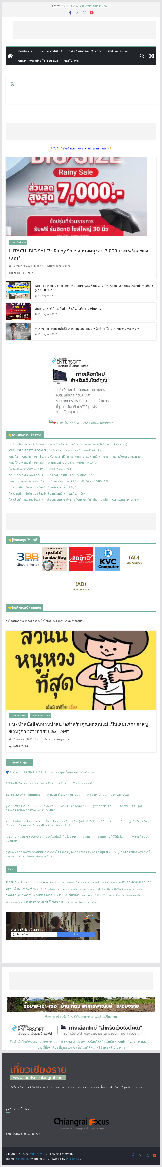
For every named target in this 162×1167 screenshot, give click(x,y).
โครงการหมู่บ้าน (88, 902)
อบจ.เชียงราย (117, 895)
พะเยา (93, 889)
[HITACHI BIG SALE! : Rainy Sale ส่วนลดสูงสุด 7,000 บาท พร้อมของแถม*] (81, 196)
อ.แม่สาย (100, 895)
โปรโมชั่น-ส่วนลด (18, 242)
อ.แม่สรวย (87, 895)
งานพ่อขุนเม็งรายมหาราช (77, 882)
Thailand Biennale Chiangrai (48, 882)
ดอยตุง (113, 882)
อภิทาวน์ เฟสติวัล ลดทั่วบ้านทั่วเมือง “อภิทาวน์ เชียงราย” (68, 308)
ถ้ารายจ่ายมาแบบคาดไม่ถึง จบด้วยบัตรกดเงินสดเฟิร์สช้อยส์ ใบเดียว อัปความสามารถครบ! (88, 329)
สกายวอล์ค (138, 889)
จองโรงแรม (71, 60)
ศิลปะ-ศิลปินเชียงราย (119, 889)
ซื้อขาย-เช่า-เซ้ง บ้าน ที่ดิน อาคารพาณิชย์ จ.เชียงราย (81, 1016)
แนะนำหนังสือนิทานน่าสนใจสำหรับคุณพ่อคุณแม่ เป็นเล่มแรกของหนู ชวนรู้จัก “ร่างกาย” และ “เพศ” (78, 727)
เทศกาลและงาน (118, 51)
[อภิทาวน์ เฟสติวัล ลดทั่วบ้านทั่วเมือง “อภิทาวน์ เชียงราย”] (18, 311)
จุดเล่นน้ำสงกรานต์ (100, 882)
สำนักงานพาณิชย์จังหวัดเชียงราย (42, 895)
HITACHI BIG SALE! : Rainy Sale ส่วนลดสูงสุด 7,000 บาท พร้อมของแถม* (78, 254)
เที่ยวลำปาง (71, 902)
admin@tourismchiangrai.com (53, 265)
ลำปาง (101, 889)
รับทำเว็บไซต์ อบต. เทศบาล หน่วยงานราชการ (85, 423)
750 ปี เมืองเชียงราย (18, 882)
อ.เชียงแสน (72, 895)
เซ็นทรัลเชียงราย (14, 902)
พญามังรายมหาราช (80, 889)
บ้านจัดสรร (50, 889)
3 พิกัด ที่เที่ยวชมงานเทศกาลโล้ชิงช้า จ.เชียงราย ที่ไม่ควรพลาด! (84, 8)
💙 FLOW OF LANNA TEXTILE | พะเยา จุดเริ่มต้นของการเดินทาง (50, 772)
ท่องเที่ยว (23, 51)
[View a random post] (151, 56)
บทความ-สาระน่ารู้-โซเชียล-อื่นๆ (38, 60)
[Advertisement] (84, 30)
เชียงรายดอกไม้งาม (135, 895)
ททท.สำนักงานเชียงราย (24, 888)
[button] (31, 51)
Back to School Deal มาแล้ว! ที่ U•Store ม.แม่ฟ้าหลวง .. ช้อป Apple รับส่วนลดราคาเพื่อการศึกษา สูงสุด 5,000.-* (93, 288)
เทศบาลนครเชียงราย (43, 902)
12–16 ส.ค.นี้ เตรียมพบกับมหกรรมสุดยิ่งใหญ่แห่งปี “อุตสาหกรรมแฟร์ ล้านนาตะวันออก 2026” (68, 794)
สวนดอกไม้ (13, 895)
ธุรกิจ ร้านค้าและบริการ (83, 51)
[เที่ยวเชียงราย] (10, 56)
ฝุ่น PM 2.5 (63, 889)
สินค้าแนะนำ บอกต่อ (41, 715)
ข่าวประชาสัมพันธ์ (51, 51)
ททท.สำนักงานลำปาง (134, 882)
